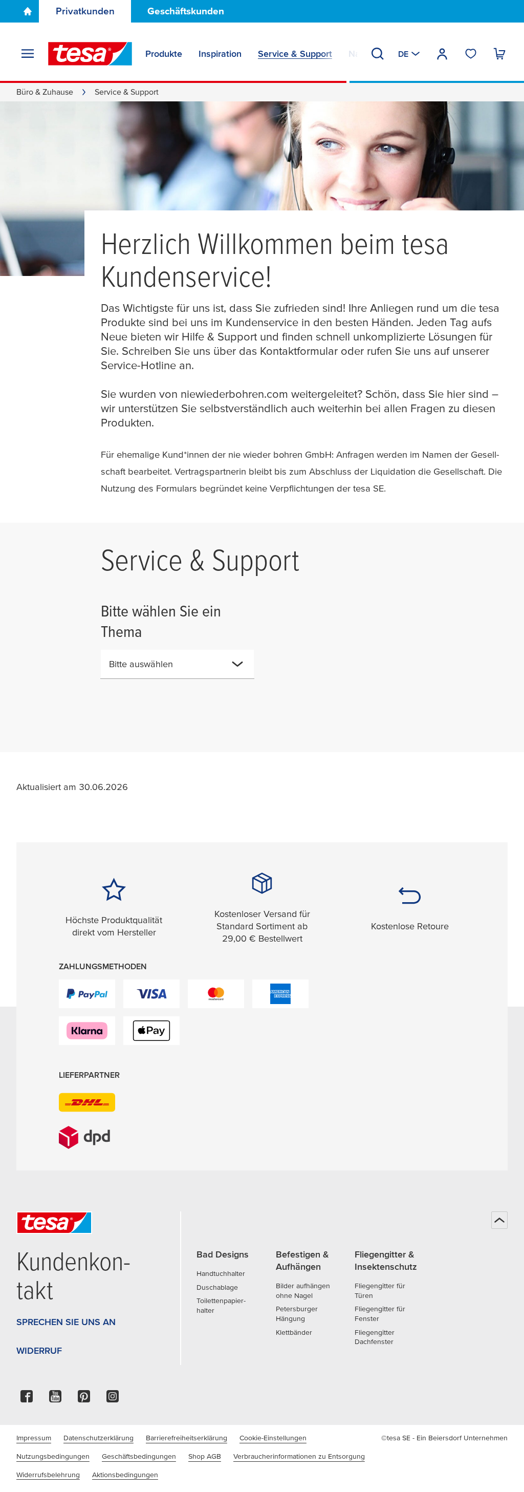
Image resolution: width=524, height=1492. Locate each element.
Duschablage (217, 1287)
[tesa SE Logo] (90, 54)
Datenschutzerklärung (98, 1438)
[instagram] (112, 1399)
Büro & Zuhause (44, 91)
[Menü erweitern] (27, 53)
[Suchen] (377, 54)
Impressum (33, 1438)
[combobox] (169, 668)
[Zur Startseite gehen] (27, 11)
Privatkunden (85, 11)
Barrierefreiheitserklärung (186, 1438)
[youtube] (55, 1399)
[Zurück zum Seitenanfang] (499, 1220)
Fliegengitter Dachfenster (375, 1337)
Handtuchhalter (220, 1273)
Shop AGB (204, 1456)
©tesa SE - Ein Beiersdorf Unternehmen (444, 1438)
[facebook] (26, 1399)
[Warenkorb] (499, 54)
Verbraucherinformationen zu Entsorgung (299, 1456)
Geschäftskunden (185, 11)
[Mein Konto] (442, 54)
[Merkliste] (471, 54)
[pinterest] (84, 1399)
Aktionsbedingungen (125, 1474)
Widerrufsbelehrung (48, 1474)
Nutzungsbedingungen (53, 1456)
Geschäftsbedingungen (139, 1456)
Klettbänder (294, 1332)
